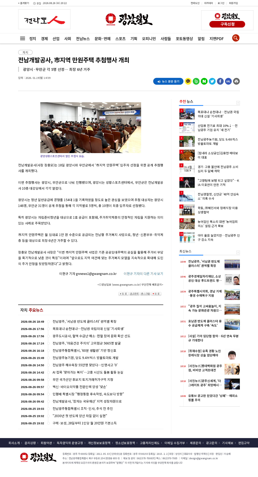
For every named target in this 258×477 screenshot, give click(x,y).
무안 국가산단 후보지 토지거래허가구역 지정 (83, 379)
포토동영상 (184, 38)
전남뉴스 (83, 38)
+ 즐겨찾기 (23, 3)
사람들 (166, 38)
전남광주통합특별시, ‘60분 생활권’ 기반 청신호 (84, 350)
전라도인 (195, 3)
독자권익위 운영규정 (70, 443)
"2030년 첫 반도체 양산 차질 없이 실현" (80, 416)
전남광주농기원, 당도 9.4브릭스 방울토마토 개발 (86, 358)
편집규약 (244, 443)
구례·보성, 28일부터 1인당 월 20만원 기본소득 (85, 423)
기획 (133, 38)
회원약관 (46, 443)
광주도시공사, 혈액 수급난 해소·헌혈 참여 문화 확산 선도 (91, 336)
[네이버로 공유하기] (204, 80)
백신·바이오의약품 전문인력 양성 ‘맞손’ (80, 387)
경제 (44, 38)
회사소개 (14, 443)
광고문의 (211, 443)
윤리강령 (30, 443)
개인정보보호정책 (99, 443)
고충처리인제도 (150, 443)
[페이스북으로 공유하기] (220, 80)
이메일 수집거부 (174, 443)
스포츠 (120, 38)
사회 (67, 38)
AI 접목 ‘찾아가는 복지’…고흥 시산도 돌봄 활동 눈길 (88, 372)
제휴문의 (195, 443)
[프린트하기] (236, 80)
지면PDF (216, 38)
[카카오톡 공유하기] (188, 80)
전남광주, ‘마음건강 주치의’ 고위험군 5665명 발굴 (87, 343)
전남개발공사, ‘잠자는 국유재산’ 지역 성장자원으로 (87, 401)
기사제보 (227, 443)
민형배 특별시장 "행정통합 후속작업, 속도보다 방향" (88, 394)
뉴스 (186, 101)
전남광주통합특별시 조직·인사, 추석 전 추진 (83, 408)
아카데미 (208, 3)
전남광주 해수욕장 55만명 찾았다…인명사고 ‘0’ (85, 365)
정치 (32, 38)
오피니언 (149, 38)
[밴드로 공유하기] (196, 80)
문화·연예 (102, 38)
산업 (56, 38)
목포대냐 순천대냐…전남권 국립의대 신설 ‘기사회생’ (88, 329)
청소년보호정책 (125, 443)
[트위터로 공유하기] (212, 80)
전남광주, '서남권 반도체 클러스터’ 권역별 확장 (85, 321)
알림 (201, 38)
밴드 (224, 6)
